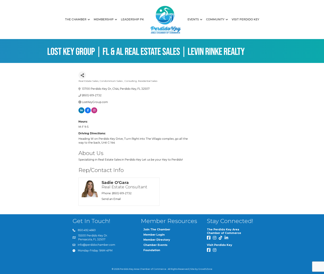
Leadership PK (132, 19)
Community (215, 19)
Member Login (154, 234)
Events (193, 19)
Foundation (151, 250)
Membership (104, 19)
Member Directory (156, 239)
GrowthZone (205, 269)
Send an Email (111, 199)
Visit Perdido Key (245, 19)
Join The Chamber (156, 229)
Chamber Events (155, 245)
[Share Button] (82, 75)
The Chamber (75, 19)
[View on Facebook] (88, 112)
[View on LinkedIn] (81, 112)
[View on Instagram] (94, 112)
